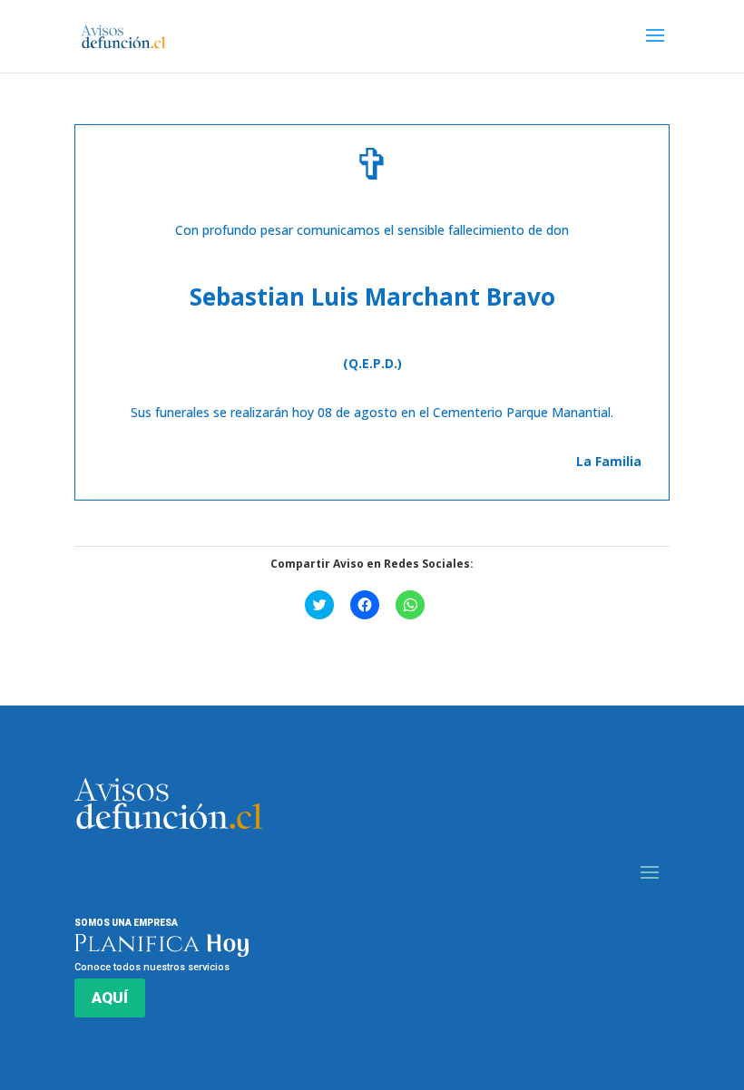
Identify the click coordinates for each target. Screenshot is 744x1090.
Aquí (110, 997)
